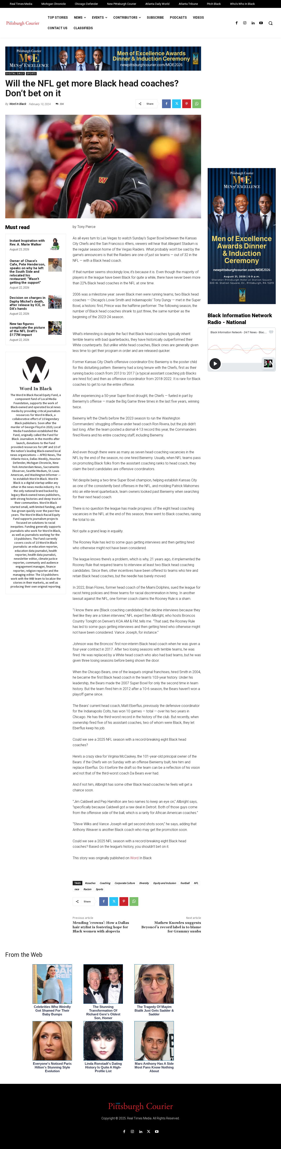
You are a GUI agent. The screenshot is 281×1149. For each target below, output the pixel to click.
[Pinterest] (186, 103)
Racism (87, 889)
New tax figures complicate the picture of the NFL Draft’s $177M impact (27, 329)
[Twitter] (176, 103)
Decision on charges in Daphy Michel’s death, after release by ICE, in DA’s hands (27, 303)
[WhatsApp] (196, 103)
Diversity (144, 883)
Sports (31, 73)
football (184, 883)
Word (134, 858)
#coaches (90, 883)
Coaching (105, 883)
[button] (270, 23)
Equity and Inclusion (164, 883)
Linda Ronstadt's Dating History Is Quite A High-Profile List (103, 1067)
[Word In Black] (36, 370)
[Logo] (140, 1106)
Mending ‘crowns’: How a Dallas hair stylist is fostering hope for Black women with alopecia (101, 927)
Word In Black (17, 104)
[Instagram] (245, 23)
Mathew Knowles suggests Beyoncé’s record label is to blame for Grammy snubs (171, 927)
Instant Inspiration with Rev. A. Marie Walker (27, 242)
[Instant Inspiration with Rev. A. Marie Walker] (55, 245)
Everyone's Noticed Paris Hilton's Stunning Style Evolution (52, 1067)
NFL (196, 883)
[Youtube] (261, 23)
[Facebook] (237, 23)
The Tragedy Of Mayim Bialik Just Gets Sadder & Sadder (154, 1010)
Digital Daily (15, 73)
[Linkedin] (253, 23)
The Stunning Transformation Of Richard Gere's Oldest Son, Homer (103, 1012)
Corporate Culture (125, 883)
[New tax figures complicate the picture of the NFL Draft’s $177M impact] (55, 328)
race (76, 889)
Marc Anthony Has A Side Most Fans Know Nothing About (154, 1067)
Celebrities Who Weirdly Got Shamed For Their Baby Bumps (52, 1010)
